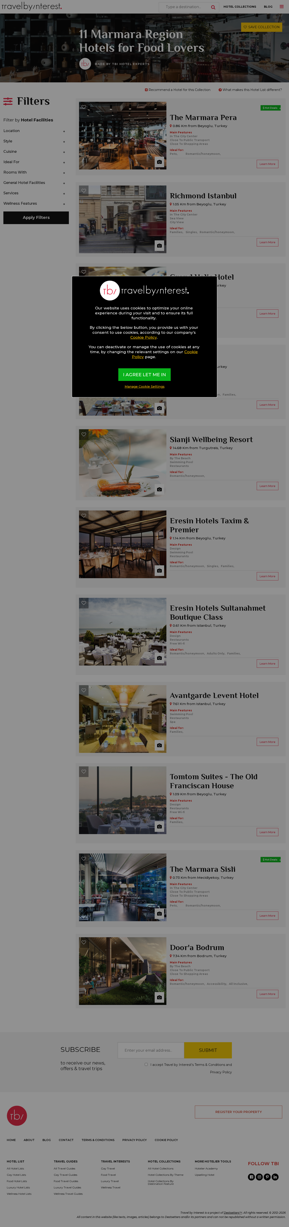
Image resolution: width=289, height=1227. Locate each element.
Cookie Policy (143, 337)
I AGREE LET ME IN (144, 374)
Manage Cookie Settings (145, 387)
